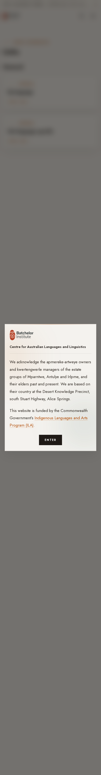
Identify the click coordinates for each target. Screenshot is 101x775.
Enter (51, 440)
